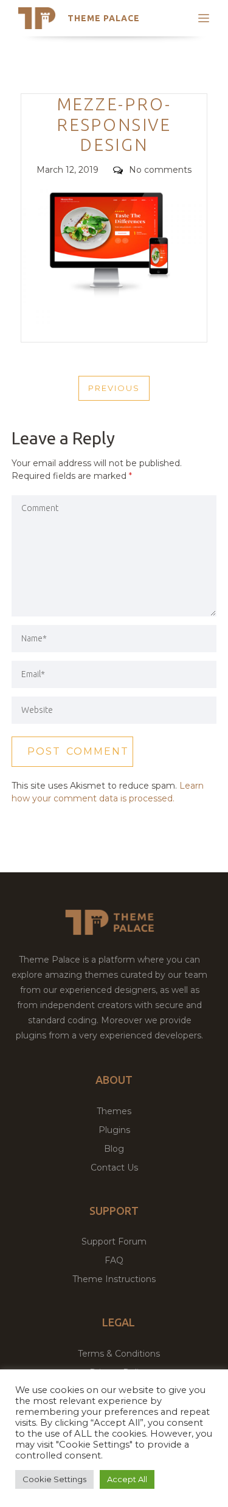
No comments (160, 169)
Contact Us (114, 1167)
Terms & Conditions (119, 1353)
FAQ (114, 1260)
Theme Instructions (114, 1279)
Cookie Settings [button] (54, 1479)
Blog (114, 1148)
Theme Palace (103, 18)
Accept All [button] (127, 1479)
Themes (114, 1111)
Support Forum (114, 1241)
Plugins (114, 1129)
